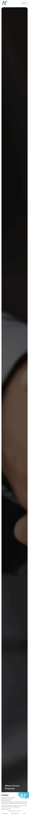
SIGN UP (15, 3)
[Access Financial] (4, 3)
